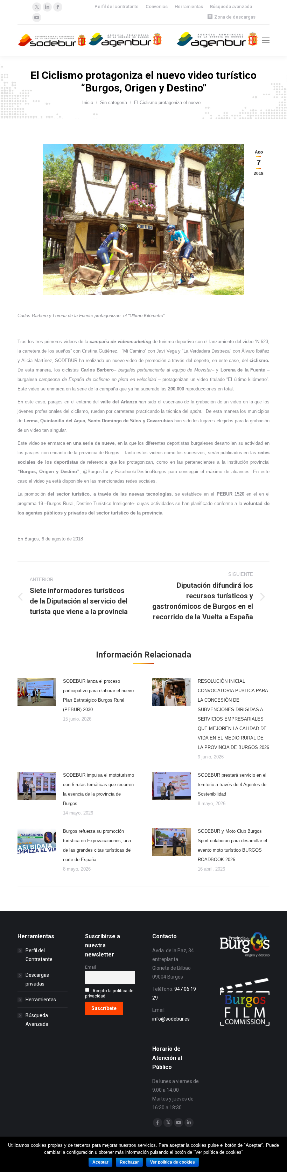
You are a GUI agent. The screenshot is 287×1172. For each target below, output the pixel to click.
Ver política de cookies (172, 1162)
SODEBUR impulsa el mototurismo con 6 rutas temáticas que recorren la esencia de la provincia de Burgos (98, 789)
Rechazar (129, 1162)
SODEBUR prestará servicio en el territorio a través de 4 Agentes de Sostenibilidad (232, 784)
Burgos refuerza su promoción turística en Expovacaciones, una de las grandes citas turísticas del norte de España (97, 845)
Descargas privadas (37, 979)
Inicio (87, 102)
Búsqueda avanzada (231, 6)
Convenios (157, 6)
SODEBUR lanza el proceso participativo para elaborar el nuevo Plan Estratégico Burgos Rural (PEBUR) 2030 (98, 695)
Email (90, 967)
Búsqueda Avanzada (37, 1020)
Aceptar (100, 1162)
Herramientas (189, 6)
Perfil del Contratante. (40, 955)
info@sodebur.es (171, 1019)
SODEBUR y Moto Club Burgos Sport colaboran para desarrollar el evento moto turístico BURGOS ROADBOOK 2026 (232, 845)
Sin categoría (113, 102)
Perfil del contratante (116, 6)
